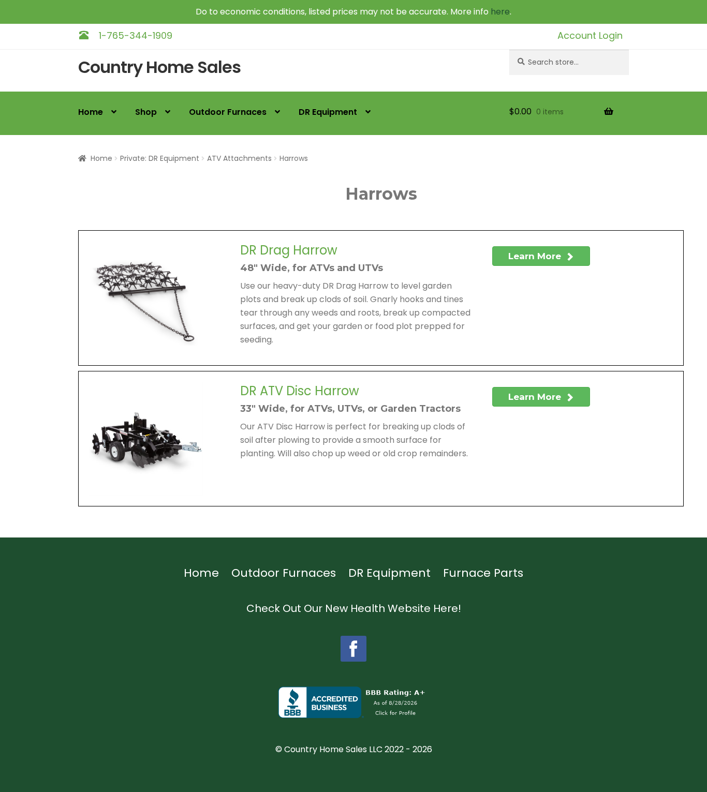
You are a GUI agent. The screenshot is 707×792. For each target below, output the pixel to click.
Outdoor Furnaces (228, 112)
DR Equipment (328, 112)
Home (90, 112)
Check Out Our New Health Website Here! (353, 608)
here (500, 12)
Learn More (536, 256)
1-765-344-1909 (135, 35)
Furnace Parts (483, 573)
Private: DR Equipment (159, 158)
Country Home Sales (159, 67)
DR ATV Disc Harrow (299, 391)
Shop (146, 112)
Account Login (590, 35)
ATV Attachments (239, 158)
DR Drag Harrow (288, 250)
